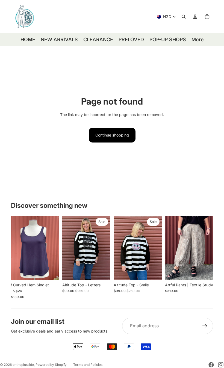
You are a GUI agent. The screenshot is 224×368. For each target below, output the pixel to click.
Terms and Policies (87, 365)
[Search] (184, 17)
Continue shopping (112, 135)
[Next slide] (53, 248)
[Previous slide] (17, 248)
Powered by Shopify (51, 365)
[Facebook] (211, 364)
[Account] (195, 17)
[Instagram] (220, 364)
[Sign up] (205, 326)
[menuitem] (197, 39)
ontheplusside (23, 365)
